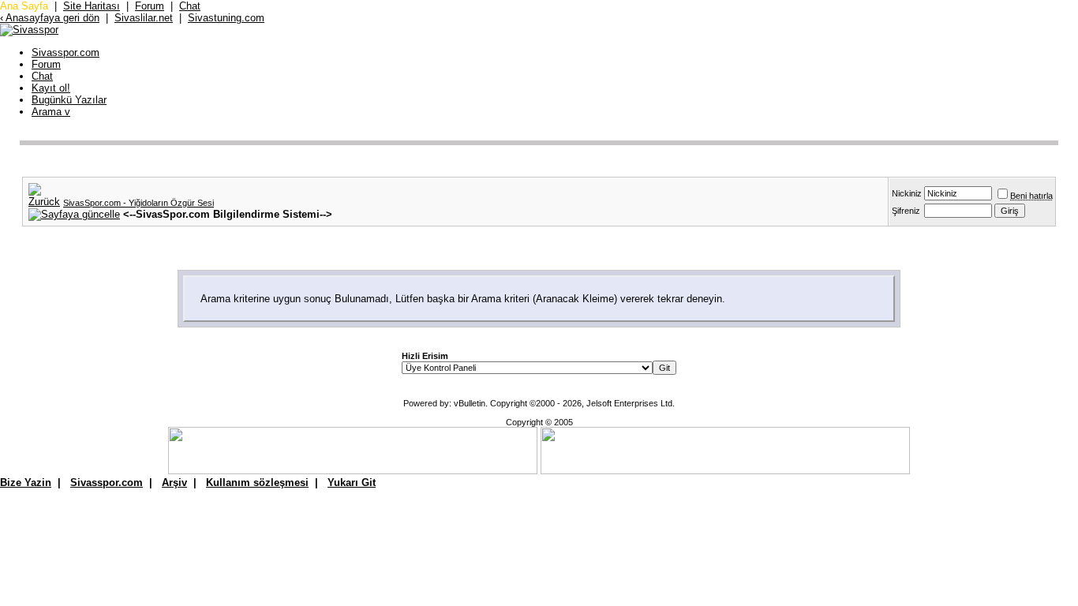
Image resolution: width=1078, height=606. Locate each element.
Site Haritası (91, 6)
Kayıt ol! (51, 88)
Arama (51, 112)
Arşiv (174, 482)
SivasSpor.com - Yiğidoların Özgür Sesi (138, 203)
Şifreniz (906, 210)
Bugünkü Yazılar (69, 100)
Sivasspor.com (65, 52)
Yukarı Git (352, 482)
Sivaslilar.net (143, 18)
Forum (149, 6)
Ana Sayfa (24, 6)
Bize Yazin (25, 482)
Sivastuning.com (226, 18)
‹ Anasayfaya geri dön (49, 18)
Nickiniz (907, 193)
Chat (189, 6)
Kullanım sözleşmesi (257, 482)
